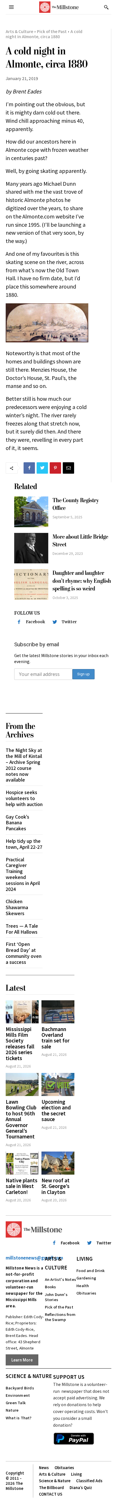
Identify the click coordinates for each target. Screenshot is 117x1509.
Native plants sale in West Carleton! (21, 1186)
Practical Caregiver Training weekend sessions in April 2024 (23, 874)
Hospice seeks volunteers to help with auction (24, 798)
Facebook (35, 621)
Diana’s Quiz (81, 1487)
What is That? (19, 1417)
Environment (18, 1395)
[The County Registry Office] (31, 511)
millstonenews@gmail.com (34, 1258)
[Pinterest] (55, 468)
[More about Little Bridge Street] (31, 548)
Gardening (86, 1278)
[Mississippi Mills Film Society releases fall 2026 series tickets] (22, 1011)
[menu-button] (11, 7)
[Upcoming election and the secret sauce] (57, 1084)
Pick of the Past (52, 31)
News (44, 1467)
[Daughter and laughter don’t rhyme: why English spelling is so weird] (31, 584)
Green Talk (16, 1402)
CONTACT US (50, 1494)
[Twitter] (42, 468)
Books (50, 1286)
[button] (106, 7)
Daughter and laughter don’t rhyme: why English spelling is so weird (82, 580)
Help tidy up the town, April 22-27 (24, 843)
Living (84, 1258)
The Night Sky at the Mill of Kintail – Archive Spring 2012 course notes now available (24, 765)
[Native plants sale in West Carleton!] (22, 1163)
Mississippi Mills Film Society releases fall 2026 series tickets (20, 1043)
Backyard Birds (20, 1388)
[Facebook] (29, 468)
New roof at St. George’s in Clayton (55, 1186)
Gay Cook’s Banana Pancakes (17, 822)
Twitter (69, 621)
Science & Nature (29, 1375)
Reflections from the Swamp (60, 1317)
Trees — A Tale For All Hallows (22, 928)
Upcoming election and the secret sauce (56, 1110)
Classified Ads (89, 1480)
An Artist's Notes (60, 1279)
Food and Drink (90, 1270)
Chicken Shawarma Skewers (17, 907)
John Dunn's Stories (56, 1297)
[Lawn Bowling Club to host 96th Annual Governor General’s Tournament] (22, 1084)
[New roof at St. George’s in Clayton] (57, 1163)
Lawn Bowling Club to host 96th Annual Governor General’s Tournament (21, 1119)
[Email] (68, 468)
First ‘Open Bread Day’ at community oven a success (23, 952)
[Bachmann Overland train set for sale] (57, 1011)
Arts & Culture (19, 31)
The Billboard (51, 1487)
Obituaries (86, 1293)
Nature (12, 1410)
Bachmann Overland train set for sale (55, 1037)
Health (82, 1285)
